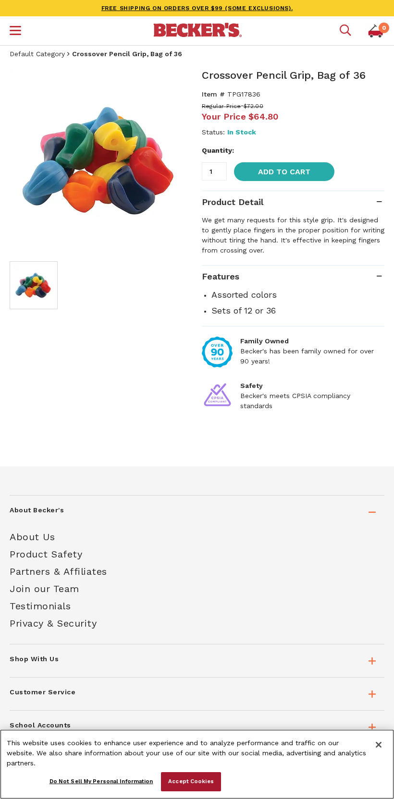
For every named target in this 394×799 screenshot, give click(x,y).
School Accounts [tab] (40, 725)
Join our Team (44, 588)
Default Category (37, 54)
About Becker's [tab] (37, 510)
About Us (32, 537)
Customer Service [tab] (42, 692)
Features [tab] (220, 276)
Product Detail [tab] (232, 202)
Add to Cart (284, 171)
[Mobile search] (345, 31)
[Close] (378, 744)
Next (177, 160)
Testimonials (40, 606)
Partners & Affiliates (58, 571)
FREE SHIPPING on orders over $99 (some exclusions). (197, 8)
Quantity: (218, 150)
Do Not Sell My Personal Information (101, 781)
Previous (24, 160)
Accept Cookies (191, 781)
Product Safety (46, 554)
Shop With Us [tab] (34, 659)
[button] (15, 31)
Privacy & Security (53, 623)
